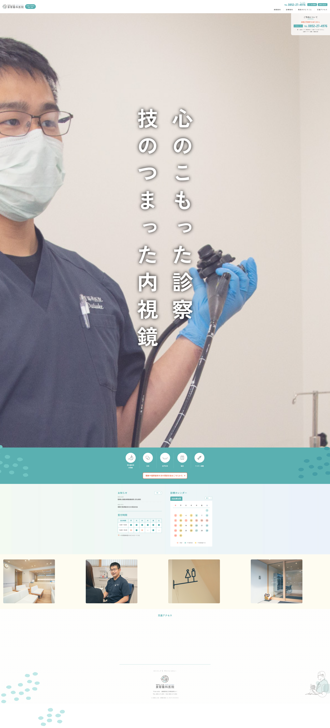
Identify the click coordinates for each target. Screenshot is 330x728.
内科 (147, 466)
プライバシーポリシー (170, 671)
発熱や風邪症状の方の (164, 475)
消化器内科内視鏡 (130, 466)
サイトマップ (157, 671)
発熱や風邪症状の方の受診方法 (128, 507)
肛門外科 (165, 466)
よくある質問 (312, 4)
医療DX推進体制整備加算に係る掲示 (129, 499)
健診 (182, 466)
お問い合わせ (322, 4)
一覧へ (157, 493)
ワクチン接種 (199, 466)
